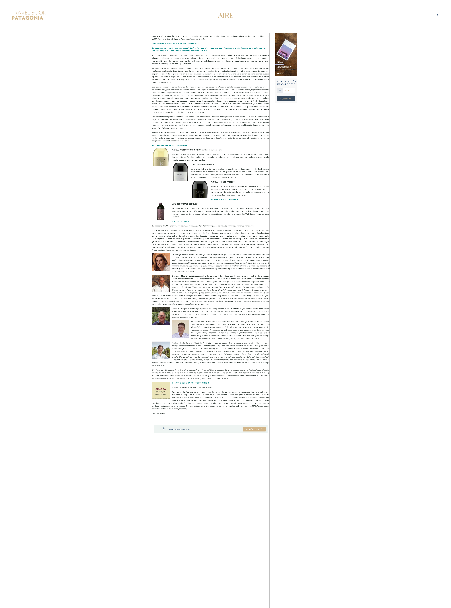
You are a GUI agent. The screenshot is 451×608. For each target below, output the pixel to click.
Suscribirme (287, 99)
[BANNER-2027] (286, 54)
